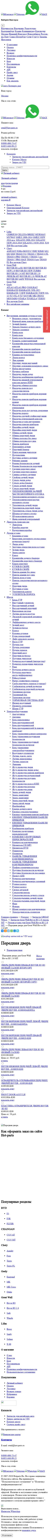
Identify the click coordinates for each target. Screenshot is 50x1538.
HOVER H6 (12, 279)
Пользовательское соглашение (21, 1372)
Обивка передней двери (23, 435)
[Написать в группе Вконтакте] (7, 14)
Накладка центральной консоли (27, 418)
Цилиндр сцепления (22, 705)
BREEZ (31, 234)
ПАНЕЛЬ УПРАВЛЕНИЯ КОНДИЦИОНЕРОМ (24, 857)
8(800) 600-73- (9, 143)
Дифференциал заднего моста (26, 622)
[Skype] (17, 931)
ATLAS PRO (20, 287)
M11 (47, 251)
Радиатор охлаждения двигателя (27, 664)
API (8, 69)
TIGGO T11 (21, 254)
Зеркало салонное (20, 329)
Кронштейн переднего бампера (27, 561)
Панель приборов (20, 443)
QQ (8, 254)
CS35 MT (11, 1239)
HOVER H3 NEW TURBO (28, 270)
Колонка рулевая (20, 633)
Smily (9, 1334)
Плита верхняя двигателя (24, 452)
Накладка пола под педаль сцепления (30, 410)
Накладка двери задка (22, 374)
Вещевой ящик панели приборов (27, 321)
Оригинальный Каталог (18, 207)
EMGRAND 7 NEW (16, 293)
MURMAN (40, 234)
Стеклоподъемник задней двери (27, 898)
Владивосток (7, 28)
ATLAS (10, 287)
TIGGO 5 (25, 256)
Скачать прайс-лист (16, 1424)
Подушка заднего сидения (24, 457)
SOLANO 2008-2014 (25, 240)
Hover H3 (11, 1303)
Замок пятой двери (21, 803)
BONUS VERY (30, 251)
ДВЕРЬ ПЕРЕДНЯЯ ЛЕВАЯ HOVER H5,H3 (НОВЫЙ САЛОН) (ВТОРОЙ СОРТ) (22, 980)
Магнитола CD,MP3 (21, 845)
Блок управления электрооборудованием (23, 749)
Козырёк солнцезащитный (24, 340)
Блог (9, 61)
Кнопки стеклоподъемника (25, 811)
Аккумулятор (18, 714)
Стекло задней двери (22, 485)
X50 (47, 242)
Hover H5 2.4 (13, 1308)
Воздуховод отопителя (23, 753)
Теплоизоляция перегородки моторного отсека (25, 501)
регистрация (12, 183)
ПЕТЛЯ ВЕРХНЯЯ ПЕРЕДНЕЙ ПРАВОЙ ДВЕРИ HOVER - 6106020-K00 (21, 1036)
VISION (41, 298)
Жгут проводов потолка (23, 786)
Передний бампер (20, 449)
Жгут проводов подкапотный (26, 775)
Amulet (10, 1250)
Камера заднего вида (22, 809)
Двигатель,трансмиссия (18, 522)
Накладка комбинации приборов (27, 377)
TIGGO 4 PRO (13, 256)
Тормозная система (21, 697)
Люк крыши (18, 360)
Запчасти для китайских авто (20, 1416)
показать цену (7, 973)
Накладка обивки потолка (24, 385)
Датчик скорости (20, 761)
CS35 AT (11, 1234)
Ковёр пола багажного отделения (28, 338)
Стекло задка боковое (22, 483)
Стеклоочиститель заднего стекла (28, 895)
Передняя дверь (19, 586)
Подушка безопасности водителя (27, 870)
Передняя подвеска (21, 655)
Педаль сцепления (21, 647)
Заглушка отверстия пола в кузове (28, 547)
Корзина (11, 1397)
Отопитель (17, 853)
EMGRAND (12, 290)
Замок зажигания (20, 795)
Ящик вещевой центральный (26, 519)
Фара (14, 903)
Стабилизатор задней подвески (27, 686)
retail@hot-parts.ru (9, 127)
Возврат (10, 53)
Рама (14, 666)
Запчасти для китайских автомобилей (30, 156)
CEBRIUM (12, 234)
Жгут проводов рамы (22, 789)
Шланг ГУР (17, 708)
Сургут (35, 36)
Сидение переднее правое (24, 471)
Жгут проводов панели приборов (28, 772)
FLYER (10, 1223)
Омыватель (17, 850)
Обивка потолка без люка (24, 438)
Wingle (10, 1318)
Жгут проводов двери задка (25, 770)
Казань (18, 31)
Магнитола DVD (20, 848)
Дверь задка (17, 544)
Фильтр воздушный (21, 703)
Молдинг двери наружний (24, 363)
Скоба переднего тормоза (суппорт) (29, 683)
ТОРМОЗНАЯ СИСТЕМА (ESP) (28, 700)
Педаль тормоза (19, 650)
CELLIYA (22, 234)
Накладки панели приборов (25, 424)
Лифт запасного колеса (23, 639)
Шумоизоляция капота (23, 516)
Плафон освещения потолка (25, 867)
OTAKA (22, 298)
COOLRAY (32, 287)
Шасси (10, 597)
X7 (21, 295)
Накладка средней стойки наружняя (29, 416)
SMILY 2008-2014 (24, 237)
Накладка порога (20, 413)
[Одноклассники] (5, 931)
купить (4, 1060)
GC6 (25, 295)
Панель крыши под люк (23, 574)
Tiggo (9, 1260)
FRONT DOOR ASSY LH (13, 1094)
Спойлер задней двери (23, 477)
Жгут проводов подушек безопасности (24, 779)
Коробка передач (20, 527)
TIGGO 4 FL (42, 254)
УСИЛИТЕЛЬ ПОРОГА (23, 594)
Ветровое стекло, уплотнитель (26, 318)
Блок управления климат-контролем (29, 733)
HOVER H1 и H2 (15, 268)
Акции (10, 75)
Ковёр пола (17, 332)
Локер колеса (18, 357)
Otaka (9, 1292)
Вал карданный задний (23, 605)
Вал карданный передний (24, 608)
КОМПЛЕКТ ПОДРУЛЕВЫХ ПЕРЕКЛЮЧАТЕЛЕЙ (26, 838)
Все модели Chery (18, 262)
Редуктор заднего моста (23, 669)
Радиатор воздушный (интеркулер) (28, 661)
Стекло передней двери (23, 488)
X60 (9, 245)
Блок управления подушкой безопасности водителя (25, 743)
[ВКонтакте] (2, 931)
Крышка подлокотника (23, 354)
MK (30, 295)
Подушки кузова (20, 588)
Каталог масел (13, 1421)
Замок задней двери (21, 792)
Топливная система (21, 691)
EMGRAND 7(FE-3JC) (29, 290)
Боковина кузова (20, 535)
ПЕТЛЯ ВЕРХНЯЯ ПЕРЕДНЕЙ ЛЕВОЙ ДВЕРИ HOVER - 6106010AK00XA (24, 1022)
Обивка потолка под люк (24, 441)
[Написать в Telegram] (19, 14)
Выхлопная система (21, 611)
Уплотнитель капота (22, 591)
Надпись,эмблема (20, 371)
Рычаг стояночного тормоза (25, 680)
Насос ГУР (17, 641)
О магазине (12, 44)
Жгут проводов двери (22, 767)
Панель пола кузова (21, 577)
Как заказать (12, 80)
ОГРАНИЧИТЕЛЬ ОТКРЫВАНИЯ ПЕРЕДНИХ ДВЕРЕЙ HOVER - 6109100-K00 (24, 1081)
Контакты (11, 66)
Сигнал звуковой (20, 889)
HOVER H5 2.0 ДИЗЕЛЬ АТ (33, 276)
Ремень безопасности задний (26, 463)
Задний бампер (19, 324)
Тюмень (43, 36)
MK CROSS (38, 295)
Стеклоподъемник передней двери (28, 900)
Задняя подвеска (20, 627)
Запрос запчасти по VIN (18, 1418)
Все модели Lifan (19, 245)
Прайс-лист (12, 72)
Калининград (28, 31)
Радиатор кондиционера (23, 878)
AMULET (11, 251)
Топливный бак (19, 694)
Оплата (10, 47)
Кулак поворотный (21, 636)
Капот (15, 555)
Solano (10, 1339)
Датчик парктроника (22, 758)
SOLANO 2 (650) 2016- (33, 242)
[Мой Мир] (14, 931)
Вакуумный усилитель (23, 602)
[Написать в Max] (43, 14)
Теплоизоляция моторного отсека (28, 496)
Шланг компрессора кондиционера (28, 909)
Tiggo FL (11, 1266)
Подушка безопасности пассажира (28, 873)
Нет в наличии (40, 957)
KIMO (41, 251)
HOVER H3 (29, 268)
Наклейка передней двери (24, 430)
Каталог (25, 917)
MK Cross (11, 1287)
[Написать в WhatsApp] (32, 14)
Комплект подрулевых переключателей (22, 832)
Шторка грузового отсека (24, 513)
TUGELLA (32, 298)
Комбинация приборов (23, 828)
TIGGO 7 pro (36, 256)
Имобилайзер (18, 806)
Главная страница (9, 917)
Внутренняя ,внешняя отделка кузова (24, 315)
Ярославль (6, 39)
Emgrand (11, 1277)
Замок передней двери (22, 800)
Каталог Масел (19, 159)
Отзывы (10, 78)
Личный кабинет (9, 178)
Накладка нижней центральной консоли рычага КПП (27, 381)
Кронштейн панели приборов (26, 349)
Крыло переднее (20, 563)
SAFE (21, 279)
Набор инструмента (21, 368)
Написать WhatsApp (10, 1511)
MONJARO (12, 298)
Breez (9, 1329)
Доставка (11, 50)
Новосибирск (34, 34)
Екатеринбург (7, 31)
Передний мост (19, 652)
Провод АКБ (18, 875)
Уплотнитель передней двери (26, 508)
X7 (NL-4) (15, 295)
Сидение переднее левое (24, 469)
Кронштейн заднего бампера (25, 558)
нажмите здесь (29, 1530)
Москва (4, 34)
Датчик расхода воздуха (23, 613)
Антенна (16, 717)
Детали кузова (13, 533)
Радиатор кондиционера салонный (28, 881)
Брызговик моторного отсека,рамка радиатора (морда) (29, 540)
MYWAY (11, 237)
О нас (9, 1355)
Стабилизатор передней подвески (28, 689)
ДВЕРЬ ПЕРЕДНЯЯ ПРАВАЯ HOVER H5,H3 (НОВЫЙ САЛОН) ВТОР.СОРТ (23, 966)
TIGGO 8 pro (33, 259)
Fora (9, 1255)
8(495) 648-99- (9, 146)
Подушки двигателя (21, 658)
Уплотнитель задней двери (25, 505)
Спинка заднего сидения (24, 474)
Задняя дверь (18, 549)
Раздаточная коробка (22, 530)
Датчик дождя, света (22, 756)
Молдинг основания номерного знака (30, 365)
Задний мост (18, 625)
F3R (9, 1218)
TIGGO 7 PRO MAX (16, 259)
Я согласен (7, 1535)
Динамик (16, 764)
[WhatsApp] (11, 931)
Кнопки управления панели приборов (30, 814)
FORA (20, 251)
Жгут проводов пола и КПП (25, 783)
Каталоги (11, 154)
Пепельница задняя (21, 446)
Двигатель (17, 524)
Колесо (15, 630)
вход (3, 183)
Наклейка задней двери (23, 427)
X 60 (9, 1344)
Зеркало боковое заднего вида (26, 326)
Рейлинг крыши (20, 460)
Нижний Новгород (18, 34)
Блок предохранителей (23, 722)
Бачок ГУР (17, 600)
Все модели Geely (15, 301)
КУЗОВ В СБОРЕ (20, 566)
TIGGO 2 (31, 254)
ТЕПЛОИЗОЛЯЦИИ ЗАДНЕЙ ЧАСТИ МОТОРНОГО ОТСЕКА (28, 492)
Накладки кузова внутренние (26, 421)
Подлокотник (18, 455)
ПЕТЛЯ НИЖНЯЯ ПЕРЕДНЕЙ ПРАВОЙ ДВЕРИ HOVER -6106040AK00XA (21, 1008)
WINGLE (29, 279)
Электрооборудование (17, 711)
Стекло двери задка (21, 480)
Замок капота (18, 552)
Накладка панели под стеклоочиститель (22, 389)
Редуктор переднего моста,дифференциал (22, 673)
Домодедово (30, 28)
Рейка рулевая (19, 678)
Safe (9, 1313)
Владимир (19, 28)
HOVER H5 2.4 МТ (16, 273)
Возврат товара (14, 1391)
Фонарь (15, 906)
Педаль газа (17, 644)
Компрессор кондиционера (25, 842)
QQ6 (13, 254)
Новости (11, 58)
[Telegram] (8, 931)
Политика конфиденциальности (22, 55)
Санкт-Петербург (18, 36)
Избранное (12, 1394)
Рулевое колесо (19, 884)
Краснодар (40, 31)
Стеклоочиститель (21, 892)
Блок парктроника (21, 719)
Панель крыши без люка (23, 572)
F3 (8, 1213)
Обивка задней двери (22, 432)
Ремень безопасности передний (27, 466)
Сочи (29, 36)
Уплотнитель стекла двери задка (27, 510)
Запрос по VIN (19, 162)
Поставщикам (13, 64)
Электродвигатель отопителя (26, 912)
